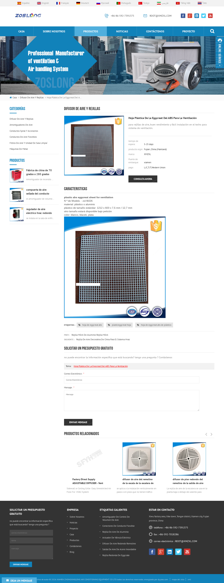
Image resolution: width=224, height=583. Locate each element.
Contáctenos (155, 31)
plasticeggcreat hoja (121, 324)
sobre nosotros (54, 31)
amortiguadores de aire (21, 124)
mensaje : (69, 387)
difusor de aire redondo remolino (119, 543)
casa (21, 31)
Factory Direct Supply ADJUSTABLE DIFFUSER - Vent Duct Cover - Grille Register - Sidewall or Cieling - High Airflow (87, 481)
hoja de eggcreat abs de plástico (155, 324)
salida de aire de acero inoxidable (119, 549)
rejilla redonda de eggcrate (116, 555)
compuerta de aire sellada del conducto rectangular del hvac (37, 192)
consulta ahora (143, 179)
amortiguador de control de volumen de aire (116, 518)
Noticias (122, 31)
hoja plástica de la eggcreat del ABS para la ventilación (101, 366)
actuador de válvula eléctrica (116, 537)
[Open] (220, 52)
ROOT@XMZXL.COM (161, 15)
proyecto (188, 31)
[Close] (220, 69)
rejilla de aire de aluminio (115, 531)
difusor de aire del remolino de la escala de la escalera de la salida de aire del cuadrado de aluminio (138, 481)
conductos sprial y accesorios (24, 130)
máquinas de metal (19, 148)
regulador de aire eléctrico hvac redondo (39, 211)
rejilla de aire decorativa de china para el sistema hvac (103, 339)
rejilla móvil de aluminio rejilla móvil (90, 334)
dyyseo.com (163, 579)
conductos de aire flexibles (23, 136)
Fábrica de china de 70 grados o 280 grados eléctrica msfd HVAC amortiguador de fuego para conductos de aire (39, 172)
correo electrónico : (74, 373)
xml (189, 579)
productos (90, 31)
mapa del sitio (178, 579)
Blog (72, 551)
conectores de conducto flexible (118, 525)
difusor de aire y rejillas (32, 97)
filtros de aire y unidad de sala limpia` (29, 143)
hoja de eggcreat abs (92, 324)
